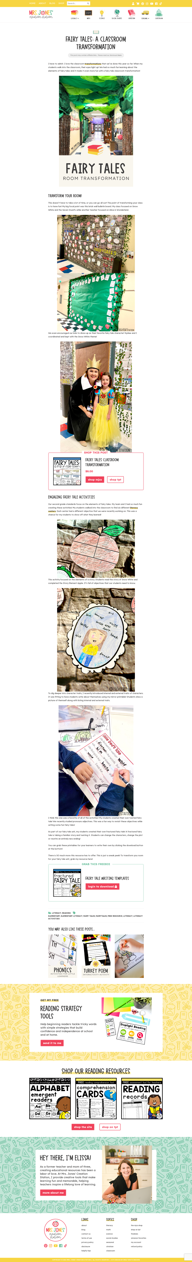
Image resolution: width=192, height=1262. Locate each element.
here (119, 55)
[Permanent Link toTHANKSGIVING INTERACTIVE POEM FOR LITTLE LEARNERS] (96, 957)
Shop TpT (115, 479)
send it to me (52, 1043)
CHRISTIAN (131, 18)
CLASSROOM (159, 18)
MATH (88, 18)
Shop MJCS (95, 479)
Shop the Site (83, 1127)
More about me (53, 1192)
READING (66, 913)
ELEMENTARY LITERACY (71, 916)
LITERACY (74, 18)
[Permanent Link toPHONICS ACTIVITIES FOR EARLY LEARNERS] (62, 957)
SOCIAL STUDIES (117, 18)
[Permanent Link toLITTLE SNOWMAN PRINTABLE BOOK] (129, 957)
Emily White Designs (131, 1260)
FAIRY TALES (89, 916)
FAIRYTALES (101, 916)
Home (32, 3)
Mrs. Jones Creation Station (41, 14)
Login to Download (101, 886)
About (42, 3)
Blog (52, 3)
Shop (61, 3)
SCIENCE (102, 18)
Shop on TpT (110, 1127)
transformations (93, 63)
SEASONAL (144, 18)
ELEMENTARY (54, 916)
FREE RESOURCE (115, 916)
